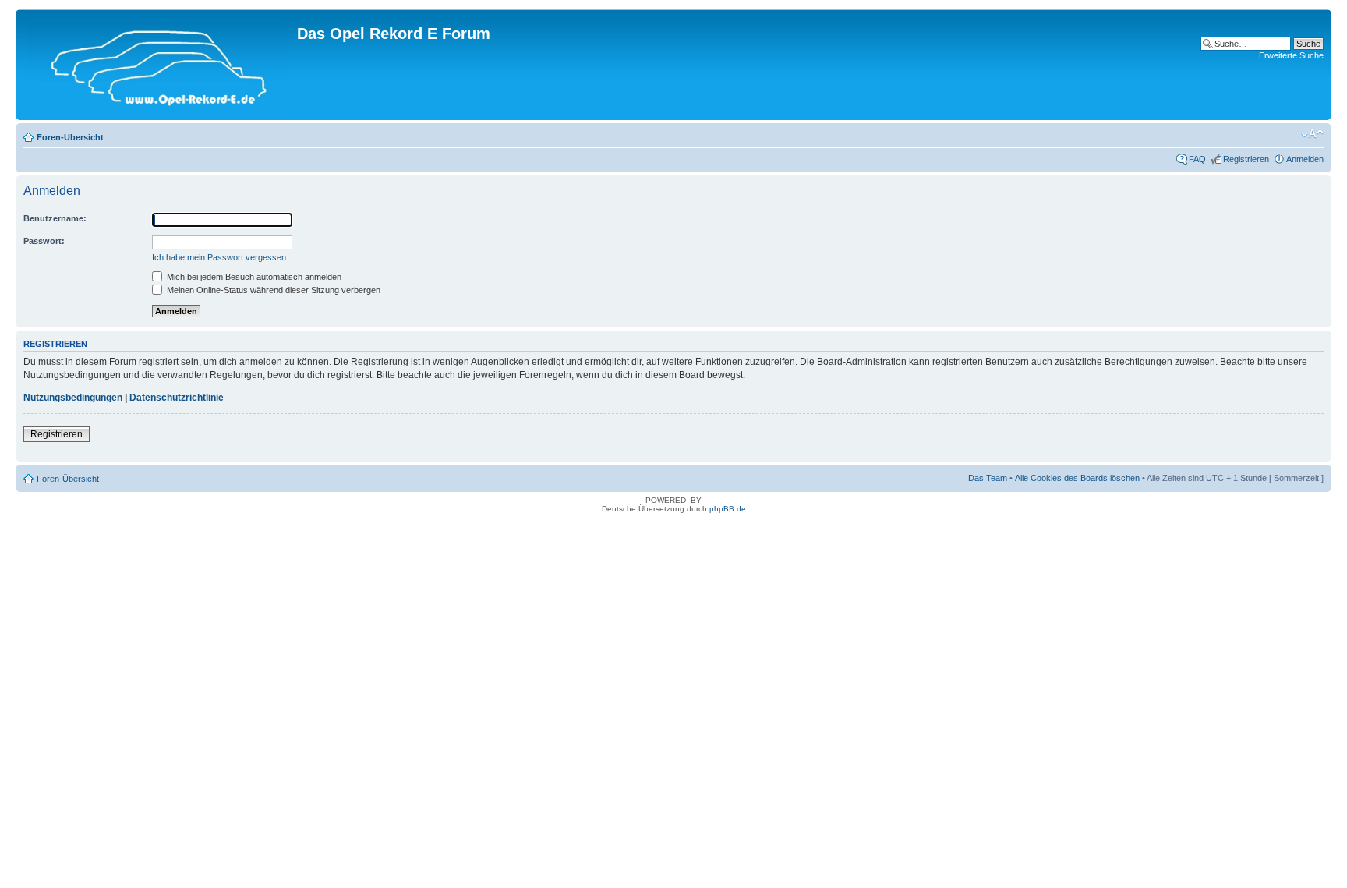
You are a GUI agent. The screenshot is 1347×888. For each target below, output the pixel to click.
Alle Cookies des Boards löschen (1077, 478)
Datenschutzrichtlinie (176, 397)
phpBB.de (727, 508)
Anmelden (1305, 159)
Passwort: (44, 241)
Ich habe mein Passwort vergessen (219, 257)
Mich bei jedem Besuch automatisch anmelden (252, 276)
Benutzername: (55, 218)
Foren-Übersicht (70, 137)
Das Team (987, 478)
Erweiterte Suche (1291, 55)
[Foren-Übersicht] (158, 64)
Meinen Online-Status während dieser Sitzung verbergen (272, 290)
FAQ (1197, 159)
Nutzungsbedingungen (72, 397)
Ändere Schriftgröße (1312, 134)
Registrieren (1246, 159)
